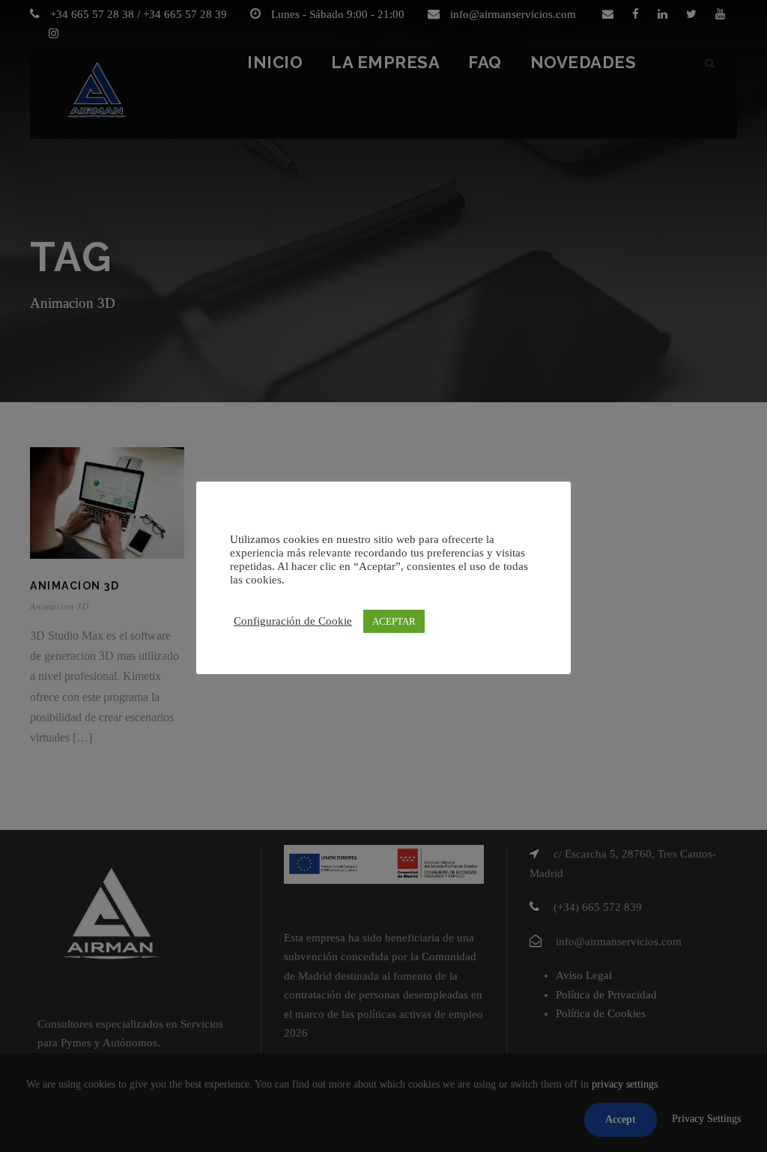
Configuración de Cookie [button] (293, 621)
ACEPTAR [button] (394, 621)
